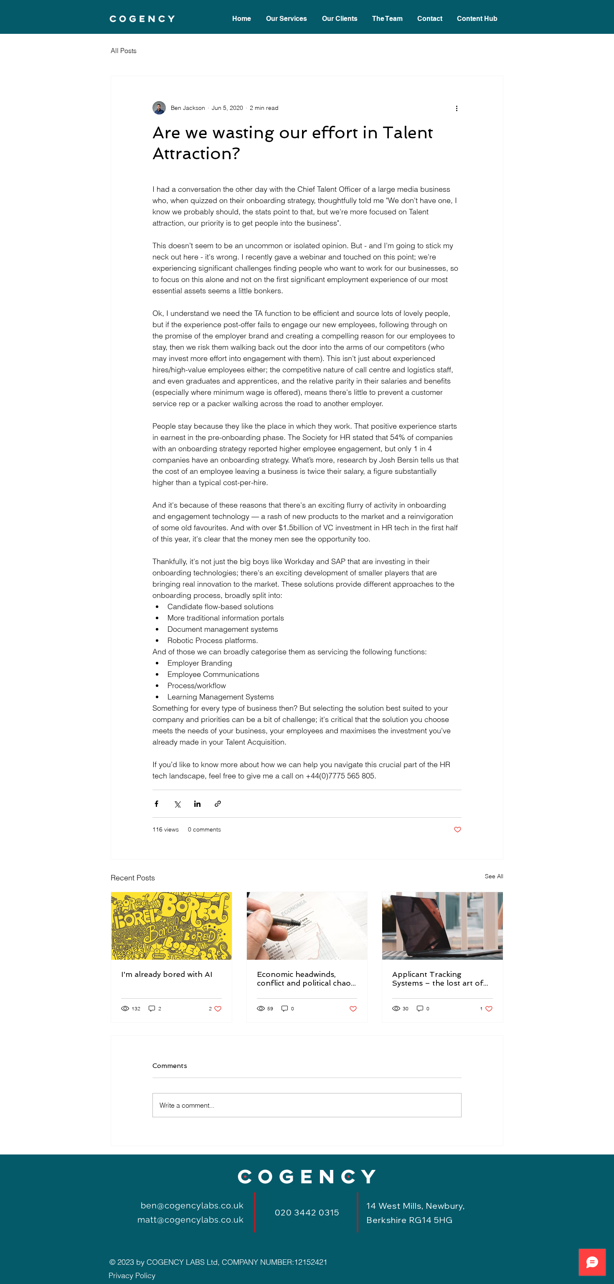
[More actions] (457, 108)
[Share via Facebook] (156, 804)
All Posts (124, 50)
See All (494, 876)
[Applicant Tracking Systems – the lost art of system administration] (442, 926)
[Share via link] (218, 804)
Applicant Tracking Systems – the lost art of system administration (437, 978)
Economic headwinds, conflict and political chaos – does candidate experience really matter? (306, 978)
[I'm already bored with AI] (171, 926)
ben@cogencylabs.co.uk (192, 1205)
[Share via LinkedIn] (197, 804)
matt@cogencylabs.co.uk (190, 1220)
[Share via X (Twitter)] (177, 804)
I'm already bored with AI (166, 974)
